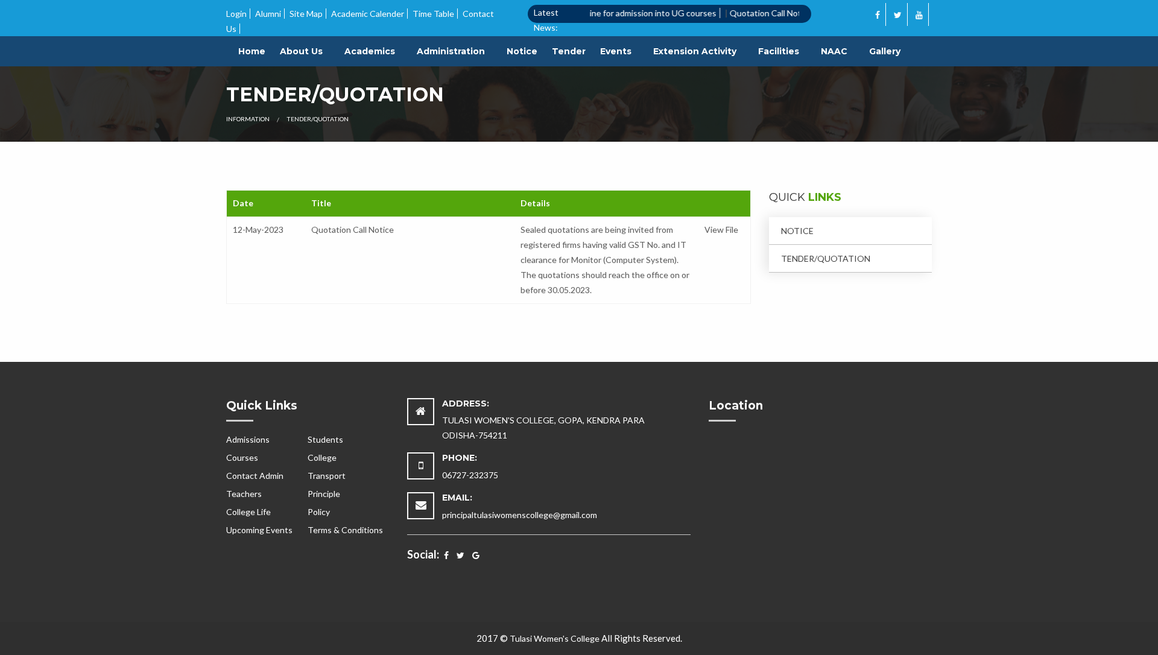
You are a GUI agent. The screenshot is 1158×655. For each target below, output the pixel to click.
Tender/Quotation (825, 258)
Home (251, 51)
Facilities (778, 51)
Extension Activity (694, 51)
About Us (301, 51)
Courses (242, 457)
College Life (248, 512)
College (322, 457)
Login (236, 13)
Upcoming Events (259, 530)
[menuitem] (252, 51)
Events (615, 51)
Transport (327, 475)
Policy (319, 512)
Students (325, 439)
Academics (369, 51)
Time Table (433, 13)
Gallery (884, 51)
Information (248, 118)
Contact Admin (254, 475)
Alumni (268, 13)
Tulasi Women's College (555, 638)
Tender (569, 51)
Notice (522, 51)
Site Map (306, 13)
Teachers (244, 494)
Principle (324, 494)
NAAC (834, 51)
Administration (451, 51)
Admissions (248, 439)
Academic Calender (367, 13)
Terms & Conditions (345, 530)
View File (721, 229)
